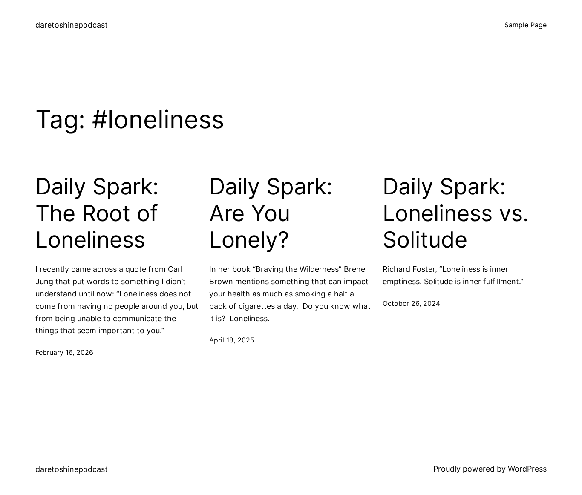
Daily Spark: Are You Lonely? (270, 213)
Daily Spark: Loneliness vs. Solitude (456, 213)
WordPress (527, 468)
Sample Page (525, 24)
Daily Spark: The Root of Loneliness (96, 213)
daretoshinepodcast (71, 24)
